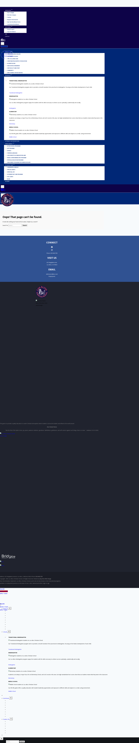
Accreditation (11, 63)
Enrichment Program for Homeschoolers (18, 162)
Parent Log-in (10, 29)
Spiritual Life (11, 172)
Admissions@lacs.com (52, 274)
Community (10, 70)
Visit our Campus (11, 15)
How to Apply (10, 12)
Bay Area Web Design (45, 579)
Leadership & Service (12, 167)
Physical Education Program (15, 160)
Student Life (6, 719)
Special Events (11, 169)
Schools (5, 632)
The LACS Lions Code (12, 615)
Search (25, 225)
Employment (52, 276)
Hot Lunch (10, 176)
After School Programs (13, 146)
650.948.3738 (53, 253)
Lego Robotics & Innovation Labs (16, 155)
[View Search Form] (2, 43)
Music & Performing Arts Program (16, 157)
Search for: (5, 225)
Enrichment (6, 698)
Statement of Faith (11, 613)
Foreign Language (12, 153)
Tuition (9, 17)
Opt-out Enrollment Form (13, 22)
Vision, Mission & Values (13, 54)
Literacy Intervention (12, 141)
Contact (7, 36)
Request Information (12, 19)
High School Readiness (13, 65)
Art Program (10, 148)
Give (6, 34)
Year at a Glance (11, 31)
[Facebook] (2, 41)
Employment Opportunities (15, 72)
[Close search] (1, 738)
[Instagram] (4, 41)
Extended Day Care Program (15, 174)
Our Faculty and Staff (13, 68)
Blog (8, 179)
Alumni (7, 181)
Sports (9, 150)
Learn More (4, 46)
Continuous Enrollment (13, 24)
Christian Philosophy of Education (17, 61)
